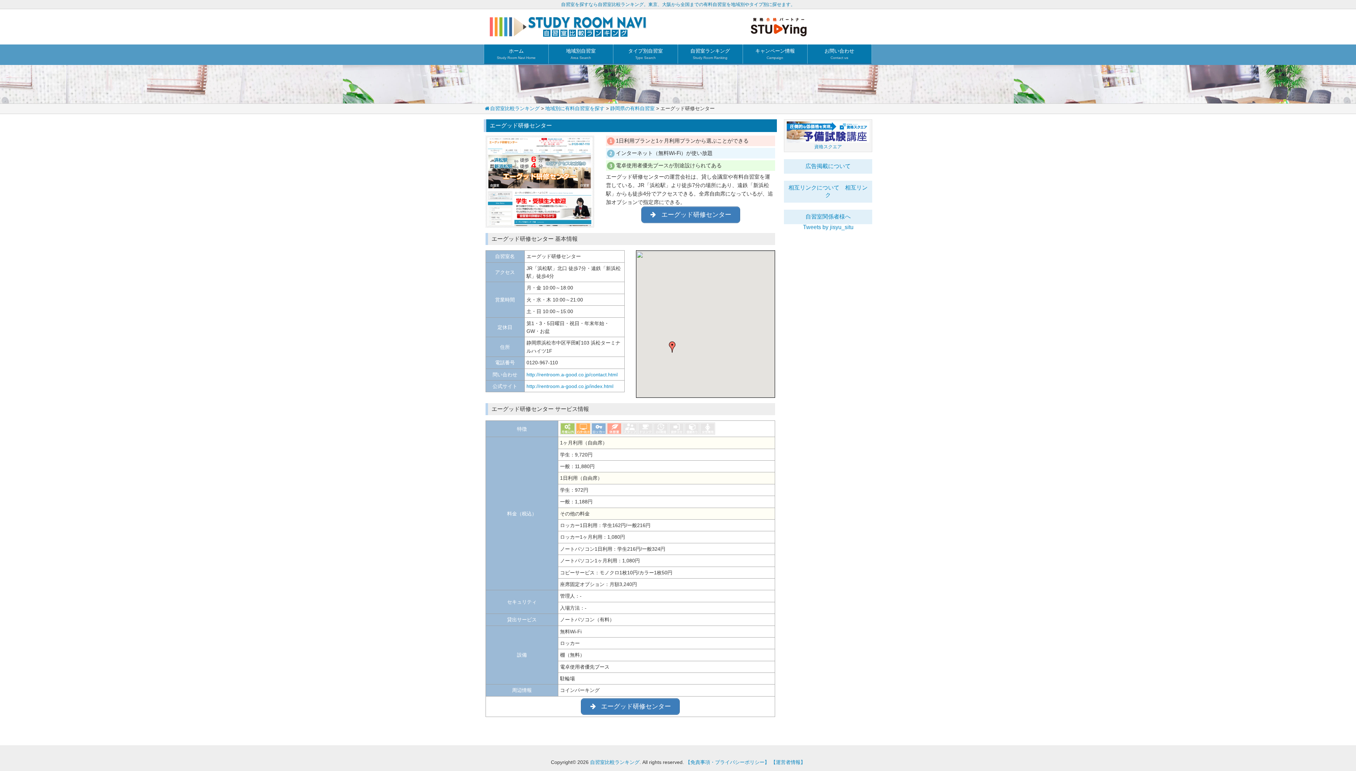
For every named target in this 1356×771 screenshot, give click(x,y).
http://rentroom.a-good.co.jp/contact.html (572, 374)
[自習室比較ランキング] (568, 34)
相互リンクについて (814, 188)
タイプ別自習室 (645, 54)
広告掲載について (828, 166)
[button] (672, 347)
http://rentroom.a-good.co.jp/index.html (570, 386)
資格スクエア (828, 146)
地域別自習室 (581, 54)
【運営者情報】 (788, 762)
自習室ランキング (710, 54)
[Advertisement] (828, 336)
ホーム (516, 54)
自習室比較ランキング (515, 108)
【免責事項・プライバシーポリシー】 (727, 762)
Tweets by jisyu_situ (828, 227)
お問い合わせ (839, 54)
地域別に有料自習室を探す (575, 108)
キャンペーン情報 (775, 54)
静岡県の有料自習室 (632, 108)
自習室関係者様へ (828, 217)
